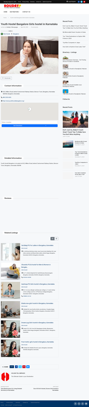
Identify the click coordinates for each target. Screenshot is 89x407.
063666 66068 (27, 277)
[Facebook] (79, 2)
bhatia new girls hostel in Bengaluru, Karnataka (37, 303)
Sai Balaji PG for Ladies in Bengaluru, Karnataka (37, 245)
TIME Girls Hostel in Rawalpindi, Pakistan (74, 94)
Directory (32, 1)
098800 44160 (27, 296)
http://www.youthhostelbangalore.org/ (13, 101)
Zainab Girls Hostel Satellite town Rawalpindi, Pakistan (72, 85)
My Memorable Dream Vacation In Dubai (74, 32)
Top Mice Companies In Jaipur (71, 42)
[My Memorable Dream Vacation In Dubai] (68, 144)
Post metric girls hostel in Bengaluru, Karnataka (37, 342)
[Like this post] (12, 366)
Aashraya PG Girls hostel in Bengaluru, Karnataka (37, 284)
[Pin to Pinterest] (24, 366)
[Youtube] (84, 2)
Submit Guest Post (47, 1)
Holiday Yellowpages (12, 27)
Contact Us (38, 1)
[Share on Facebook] (16, 366)
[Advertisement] (29, 140)
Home (5, 12)
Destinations (14, 12)
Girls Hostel (24, 248)
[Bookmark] (3, 259)
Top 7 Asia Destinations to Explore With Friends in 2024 (81, 153)
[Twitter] (81, 2)
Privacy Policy (25, 1)
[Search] (84, 12)
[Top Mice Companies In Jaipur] (68, 165)
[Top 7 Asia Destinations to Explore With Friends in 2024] (68, 154)
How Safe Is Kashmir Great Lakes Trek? (74, 47)
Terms (19, 1)
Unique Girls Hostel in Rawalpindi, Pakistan (75, 69)
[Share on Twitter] (20, 366)
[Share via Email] (28, 366)
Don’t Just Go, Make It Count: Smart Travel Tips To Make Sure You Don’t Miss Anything (74, 132)
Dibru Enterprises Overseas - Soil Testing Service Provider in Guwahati (74, 60)
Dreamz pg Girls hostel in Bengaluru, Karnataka (37, 323)
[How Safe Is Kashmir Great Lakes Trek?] (68, 175)
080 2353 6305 (7, 97)
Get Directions (17, 125)
